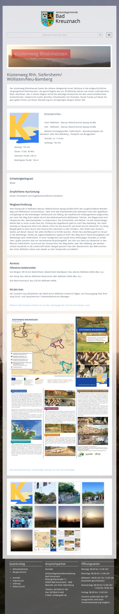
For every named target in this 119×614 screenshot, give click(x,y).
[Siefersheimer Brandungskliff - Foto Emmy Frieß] (69, 492)
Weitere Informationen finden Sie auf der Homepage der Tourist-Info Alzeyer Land (50, 305)
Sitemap (17, 583)
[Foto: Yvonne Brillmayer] (45, 516)
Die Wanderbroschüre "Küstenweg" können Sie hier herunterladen (42, 469)
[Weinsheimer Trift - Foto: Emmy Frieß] (22, 516)
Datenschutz (19, 586)
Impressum (18, 580)
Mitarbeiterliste (20, 569)
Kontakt (16, 577)
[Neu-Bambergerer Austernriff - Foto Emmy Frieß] (45, 492)
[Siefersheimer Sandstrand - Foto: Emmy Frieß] (93, 492)
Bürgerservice (19, 572)
